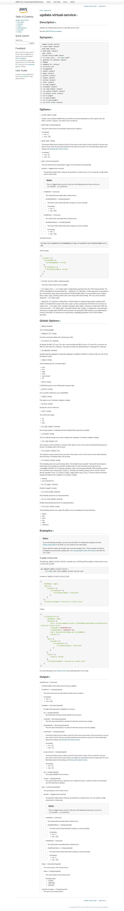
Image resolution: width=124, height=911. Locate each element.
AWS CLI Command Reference (29, 2)
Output (19, 32)
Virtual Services (61, 671)
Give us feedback (21, 58)
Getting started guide (49, 545)
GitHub (72, 2)
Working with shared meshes (59, 149)
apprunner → (103, 6)
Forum (65, 2)
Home (48, 2)
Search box (19, 40)
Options (19, 26)
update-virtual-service (22, 20)
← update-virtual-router (89, 6)
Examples (20, 30)
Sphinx (106, 907)
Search (32, 43)
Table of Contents (24, 16)
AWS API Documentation (54, 31)
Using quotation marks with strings (84, 550)
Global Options (22, 28)
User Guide (56, 2)
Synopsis (20, 24)
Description (20, 22)
